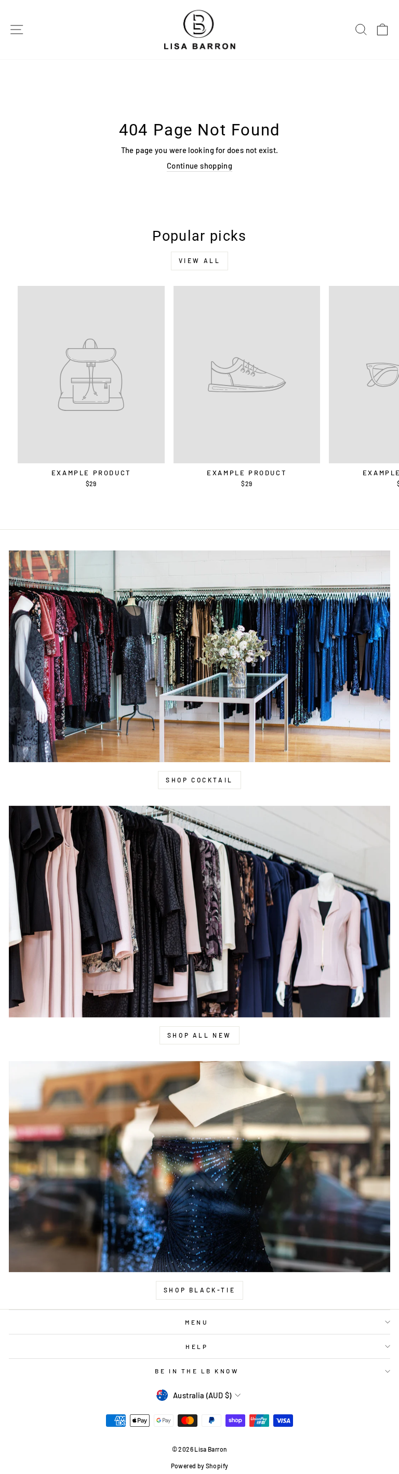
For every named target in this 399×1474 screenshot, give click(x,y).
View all (200, 260)
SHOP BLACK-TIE (199, 1289)
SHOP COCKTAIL (199, 779)
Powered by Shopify (200, 1465)
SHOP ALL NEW (199, 1035)
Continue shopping (199, 165)
